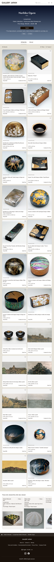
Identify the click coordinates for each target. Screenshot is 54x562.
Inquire (27, 28)
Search (38, 2)
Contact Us (27, 542)
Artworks (23, 42)
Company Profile (42, 545)
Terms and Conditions (12, 545)
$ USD (28, 549)
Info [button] (35, 23)
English (24, 549)
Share (30, 33)
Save (25, 51)
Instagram (25, 553)
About (31, 42)
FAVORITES (49, 3)
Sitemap (32, 542)
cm (32, 549)
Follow (24, 33)
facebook (29, 553)
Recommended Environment (24, 545)
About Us (22, 542)
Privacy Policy (35, 545)
